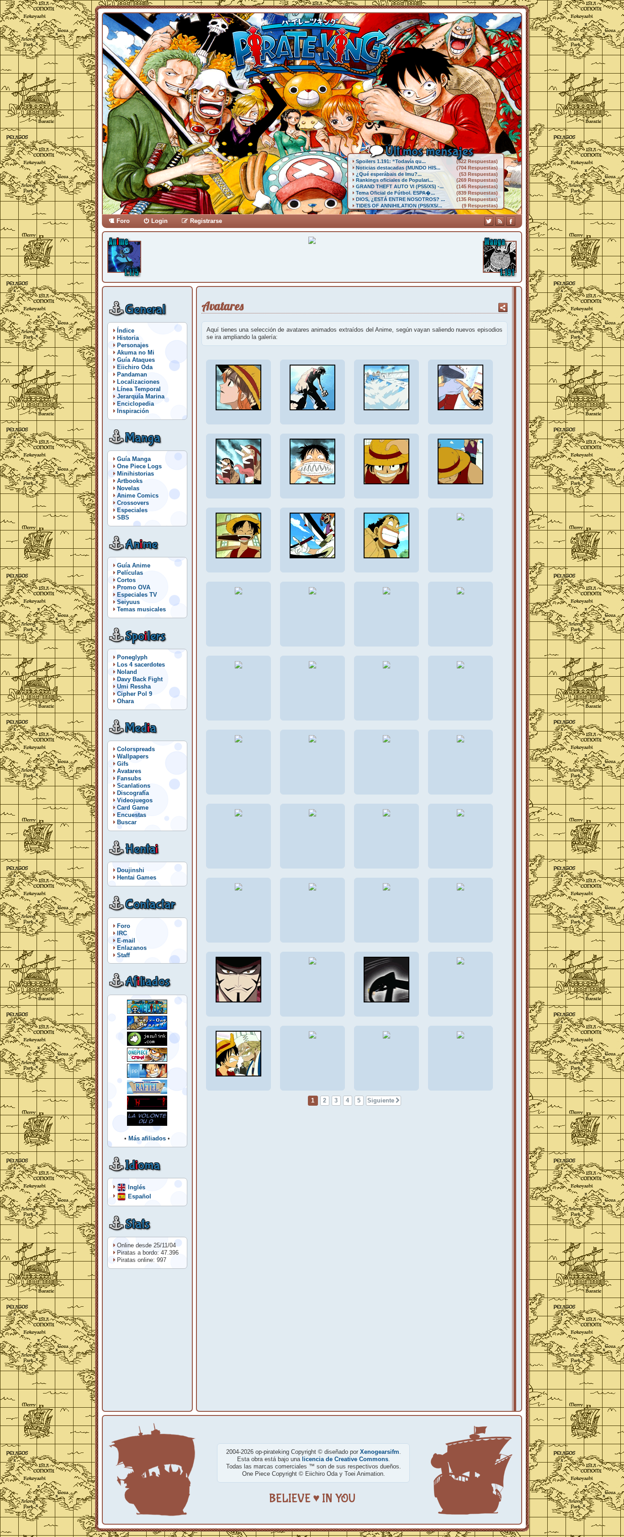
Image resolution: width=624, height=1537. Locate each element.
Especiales (132, 510)
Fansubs (129, 778)
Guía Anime (133, 565)
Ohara (125, 701)
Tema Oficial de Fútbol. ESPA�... (395, 193)
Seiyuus (128, 602)
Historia (128, 337)
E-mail (126, 940)
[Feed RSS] (499, 221)
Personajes (132, 345)
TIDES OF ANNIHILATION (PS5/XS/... (399, 205)
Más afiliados (147, 1138)
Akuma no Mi (135, 352)
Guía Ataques (136, 359)
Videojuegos (135, 800)
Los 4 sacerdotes (141, 664)
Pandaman (132, 374)
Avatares (129, 771)
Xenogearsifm (379, 1451)
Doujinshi (130, 870)
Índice (125, 330)
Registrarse (206, 220)
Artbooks (130, 480)
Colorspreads (136, 749)
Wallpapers (132, 756)
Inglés (136, 1186)
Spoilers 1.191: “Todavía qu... (391, 161)
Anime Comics (138, 495)
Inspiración (133, 411)
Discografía (133, 793)
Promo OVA (133, 587)
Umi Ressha (134, 686)
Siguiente (380, 1100)
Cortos (126, 580)
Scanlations (133, 785)
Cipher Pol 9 (134, 693)
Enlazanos (132, 947)
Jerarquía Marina (140, 396)
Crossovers (133, 502)
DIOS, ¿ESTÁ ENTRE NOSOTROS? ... (400, 199)
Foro (123, 220)
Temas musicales (141, 609)
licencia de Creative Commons (345, 1459)
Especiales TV (137, 594)
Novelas (128, 488)
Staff (123, 955)
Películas (130, 572)
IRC (122, 933)
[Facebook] (510, 221)
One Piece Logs (139, 466)
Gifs (122, 763)
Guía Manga (134, 459)
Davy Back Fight (140, 679)
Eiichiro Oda (135, 367)
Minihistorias (135, 473)
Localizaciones (138, 381)
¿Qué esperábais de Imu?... (389, 174)
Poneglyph (132, 657)
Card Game (132, 807)
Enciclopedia (135, 403)
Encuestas (131, 814)
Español (139, 1195)
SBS (123, 517)
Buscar (127, 822)
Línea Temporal (139, 389)
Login (159, 220)
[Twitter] (488, 221)
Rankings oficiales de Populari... (394, 180)
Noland (127, 671)
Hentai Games (136, 877)
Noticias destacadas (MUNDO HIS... (398, 167)
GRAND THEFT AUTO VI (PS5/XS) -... (400, 186)
